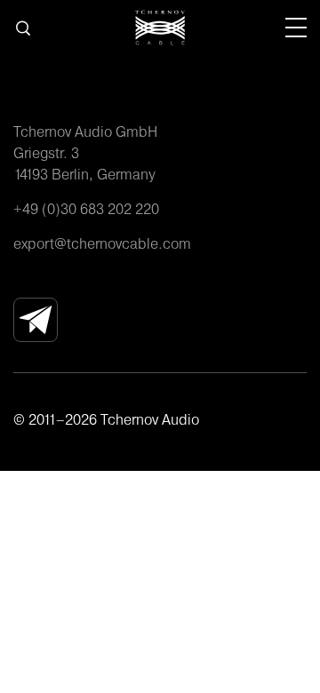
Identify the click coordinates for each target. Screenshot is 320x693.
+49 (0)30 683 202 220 (86, 209)
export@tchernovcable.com (102, 243)
